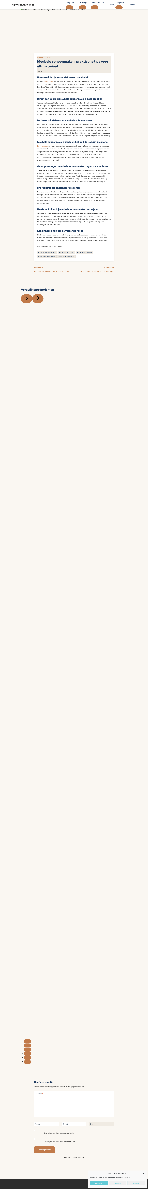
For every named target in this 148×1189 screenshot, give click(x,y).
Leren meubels (42, 146)
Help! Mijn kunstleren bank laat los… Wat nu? (51, 271)
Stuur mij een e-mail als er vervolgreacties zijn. (59, 1133)
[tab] (27, 1041)
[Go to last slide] (26, 298)
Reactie (39, 1094)
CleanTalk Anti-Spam (78, 1157)
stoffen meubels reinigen (66, 256)
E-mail (66, 1124)
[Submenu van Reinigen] (82, 7)
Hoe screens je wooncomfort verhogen (97, 270)
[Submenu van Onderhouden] (94, 7)
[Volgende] (37, 298)
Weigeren (117, 1183)
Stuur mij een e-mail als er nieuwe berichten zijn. (59, 1141)
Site (92, 1124)
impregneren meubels (66, 252)
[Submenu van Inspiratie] (119, 7)
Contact (132, 5)
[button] (144, 1173)
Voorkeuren (136, 1183)
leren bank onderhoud (84, 252)
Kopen (111, 5)
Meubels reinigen (44, 57)
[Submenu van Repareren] (69, 7)
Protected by (74, 1157)
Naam (38, 1124)
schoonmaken (49, 81)
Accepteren (99, 1183)
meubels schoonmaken (46, 256)
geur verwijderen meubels (47, 252)
